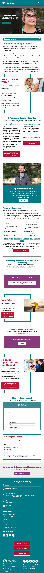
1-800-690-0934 (11, 502)
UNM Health (32, 568)
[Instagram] (7, 535)
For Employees (27, 566)
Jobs (33, 566)
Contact (37, 564)
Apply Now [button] (23, 200)
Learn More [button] (22, 343)
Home (4, 34)
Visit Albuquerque (8, 316)
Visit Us (5, 522)
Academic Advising (9, 527)
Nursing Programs (11, 34)
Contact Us (7, 23)
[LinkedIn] (13, 535)
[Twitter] (10, 535)
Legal (32, 564)
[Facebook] (4, 535)
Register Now (23, 474)
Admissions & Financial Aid (12, 517)
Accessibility (26, 564)
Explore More (4, 7)
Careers (5, 524)
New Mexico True (7, 313)
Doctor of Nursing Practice (22, 34)
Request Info (22, 548)
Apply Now (22, 543)
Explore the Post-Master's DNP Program (31, 142)
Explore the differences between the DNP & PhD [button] (22, 283)
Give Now (22, 553)
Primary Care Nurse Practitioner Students (10, 384)
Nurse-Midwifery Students (10, 387)
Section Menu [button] (10, 39)
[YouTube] (36, 561)
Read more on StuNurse (21, 250)
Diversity (25, 568)
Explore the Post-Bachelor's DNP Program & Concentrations (11, 153)
